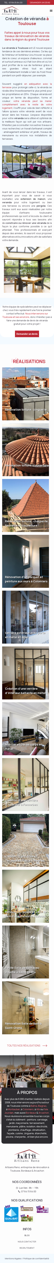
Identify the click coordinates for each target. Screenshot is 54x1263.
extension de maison (33, 199)
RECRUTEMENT (27, 1248)
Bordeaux (31, 1112)
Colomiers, (28, 1109)
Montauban (14, 1109)
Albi (38, 1109)
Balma (34, 1105)
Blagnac (42, 1105)
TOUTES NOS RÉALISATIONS (23, 1045)
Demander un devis (40, 2)
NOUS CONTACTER (27, 1241)
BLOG (27, 1235)
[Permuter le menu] (51, 10)
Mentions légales (13, 1258)
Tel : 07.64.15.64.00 (13, 2)
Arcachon (44, 1112)
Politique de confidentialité (36, 1258)
